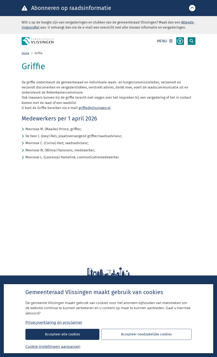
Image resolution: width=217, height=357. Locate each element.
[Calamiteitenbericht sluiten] (192, 8)
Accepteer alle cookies (62, 334)
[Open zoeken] (191, 41)
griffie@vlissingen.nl (94, 108)
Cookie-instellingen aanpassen (52, 346)
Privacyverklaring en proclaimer (53, 322)
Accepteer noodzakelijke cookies (146, 334)
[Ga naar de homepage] (37, 41)
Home (25, 53)
